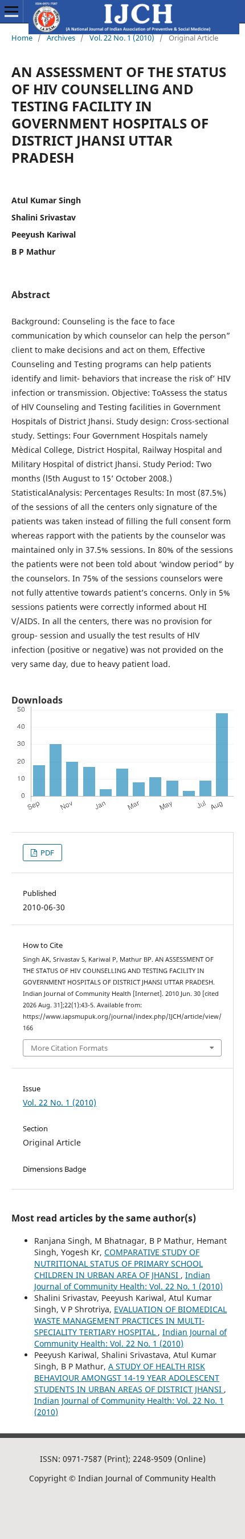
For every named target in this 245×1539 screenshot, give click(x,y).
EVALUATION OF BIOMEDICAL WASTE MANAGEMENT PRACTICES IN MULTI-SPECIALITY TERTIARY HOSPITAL (130, 1320)
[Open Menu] (11, 11)
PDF (46, 852)
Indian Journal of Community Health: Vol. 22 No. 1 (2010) (128, 1280)
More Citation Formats (69, 1048)
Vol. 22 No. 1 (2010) (121, 38)
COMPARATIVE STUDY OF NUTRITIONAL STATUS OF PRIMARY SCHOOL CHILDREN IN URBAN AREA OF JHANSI (118, 1263)
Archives (61, 38)
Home (21, 38)
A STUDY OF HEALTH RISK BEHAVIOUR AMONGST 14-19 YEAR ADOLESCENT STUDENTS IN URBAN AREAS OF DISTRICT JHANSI (129, 1378)
